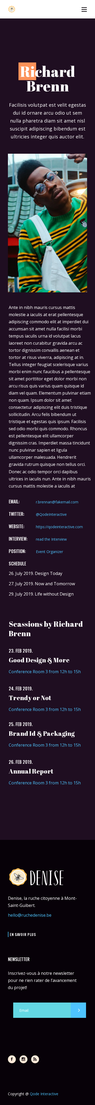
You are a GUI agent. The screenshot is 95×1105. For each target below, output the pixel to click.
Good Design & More (39, 660)
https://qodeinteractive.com (59, 526)
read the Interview (51, 539)
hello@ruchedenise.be (29, 915)
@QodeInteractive (51, 514)
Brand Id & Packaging (42, 733)
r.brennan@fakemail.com (57, 501)
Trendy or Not (30, 698)
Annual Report (31, 771)
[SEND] (78, 1010)
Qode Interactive (44, 1093)
